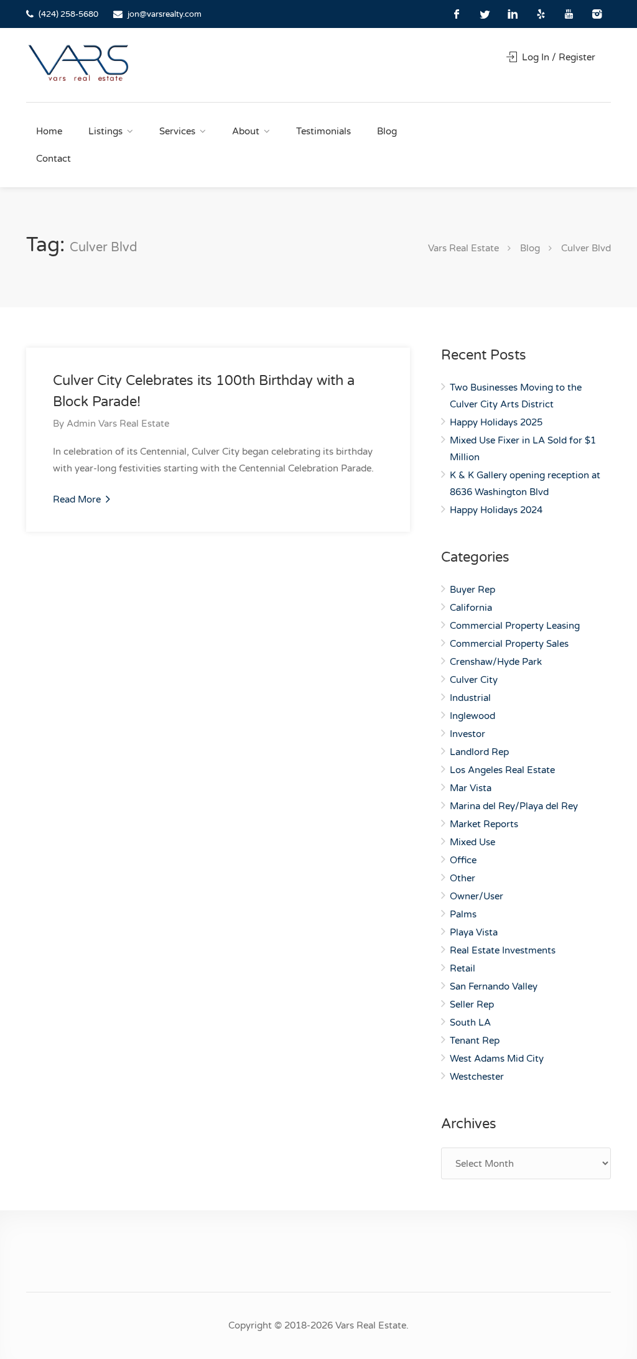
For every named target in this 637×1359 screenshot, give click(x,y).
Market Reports (484, 824)
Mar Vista (470, 788)
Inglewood (472, 715)
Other (462, 878)
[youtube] (569, 14)
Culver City (474, 679)
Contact (53, 158)
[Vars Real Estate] (78, 62)
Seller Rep (472, 1004)
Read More (78, 499)
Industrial (470, 697)
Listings (105, 131)
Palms (463, 914)
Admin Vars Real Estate (118, 423)
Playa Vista (474, 932)
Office (463, 860)
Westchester (477, 1076)
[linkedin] (513, 14)
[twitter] (485, 14)
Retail (462, 968)
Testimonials (323, 131)
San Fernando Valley (493, 986)
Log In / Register (557, 57)
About (245, 131)
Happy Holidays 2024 (496, 510)
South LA (470, 1022)
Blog (387, 131)
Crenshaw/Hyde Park (496, 661)
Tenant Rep (475, 1040)
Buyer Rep (472, 589)
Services (177, 131)
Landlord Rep (479, 752)
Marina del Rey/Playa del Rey (514, 806)
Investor (467, 734)
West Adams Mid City (497, 1058)
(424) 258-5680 (68, 14)
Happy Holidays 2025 (496, 422)
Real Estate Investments (503, 950)
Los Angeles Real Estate (502, 770)
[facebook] (457, 14)
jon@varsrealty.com (165, 14)
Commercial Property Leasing (515, 625)
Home (49, 131)
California (471, 607)
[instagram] (597, 14)
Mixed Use (472, 842)
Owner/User (476, 896)
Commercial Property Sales (509, 643)
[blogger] (541, 14)
